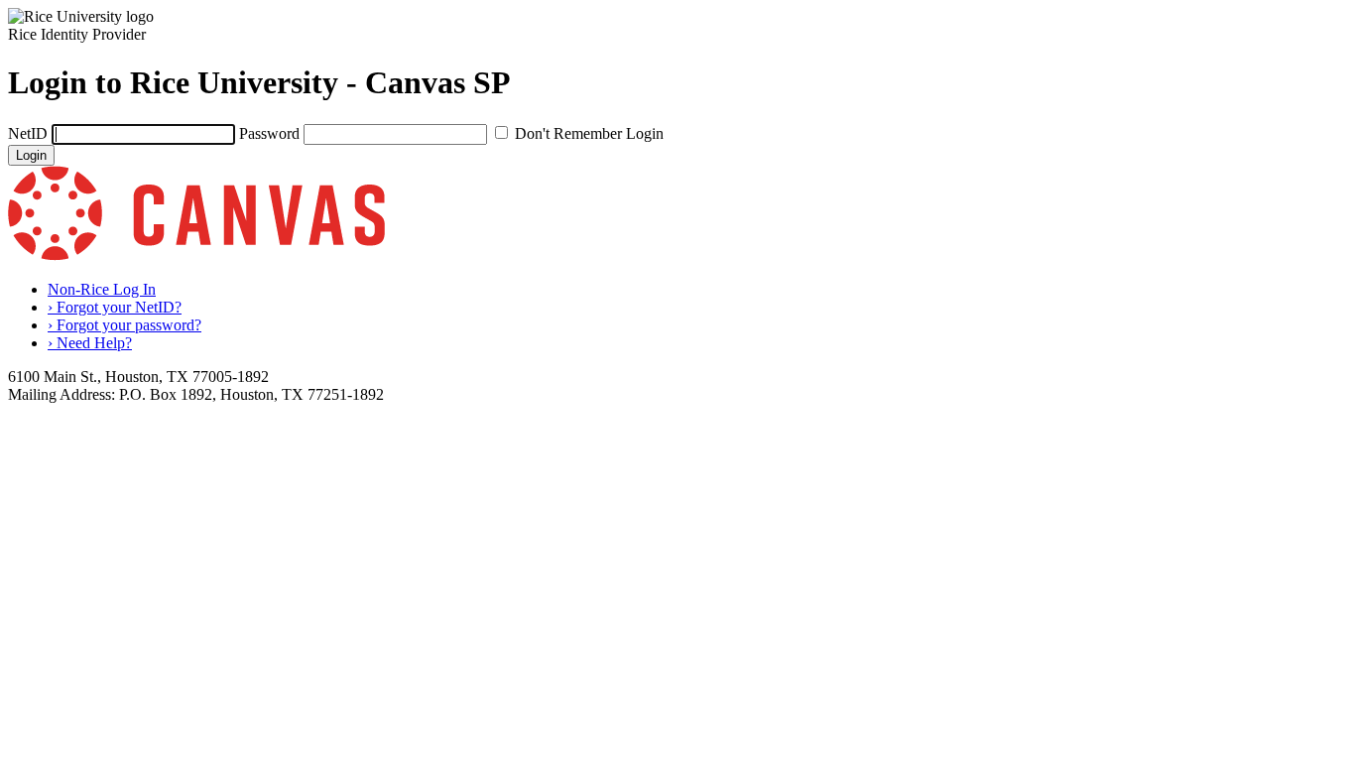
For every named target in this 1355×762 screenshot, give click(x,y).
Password (269, 133)
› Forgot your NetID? (115, 307)
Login (31, 155)
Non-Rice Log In (102, 289)
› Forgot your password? (124, 325)
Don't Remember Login (589, 133)
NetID (28, 133)
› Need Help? (90, 342)
